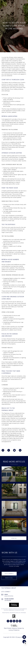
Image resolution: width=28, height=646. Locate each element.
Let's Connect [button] (9, 573)
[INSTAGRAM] (11, 621)
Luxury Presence (14, 630)
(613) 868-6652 (8, 600)
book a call (9, 577)
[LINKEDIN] (14, 621)
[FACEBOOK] (8, 621)
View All (14, 538)
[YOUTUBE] (17, 621)
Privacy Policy (20, 637)
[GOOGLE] (20, 621)
